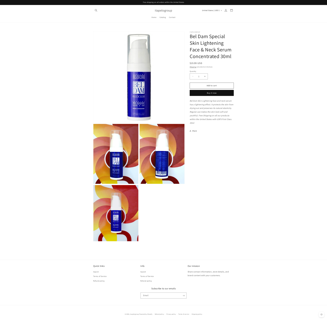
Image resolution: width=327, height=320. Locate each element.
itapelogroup (134, 314)
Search (96, 272)
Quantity (193, 71)
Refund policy (99, 281)
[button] (96, 10)
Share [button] (194, 131)
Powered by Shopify (145, 314)
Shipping (193, 67)
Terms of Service (100, 276)
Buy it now (212, 93)
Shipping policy (197, 314)
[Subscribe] (183, 296)
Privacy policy (171, 314)
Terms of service (183, 314)
